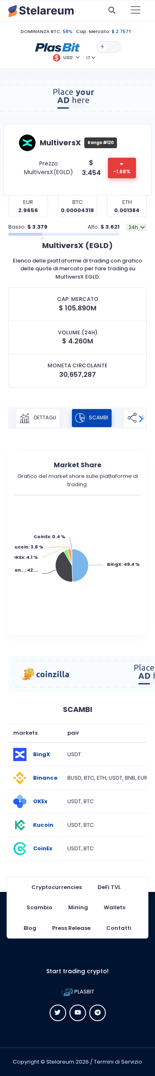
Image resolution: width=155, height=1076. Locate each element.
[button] (57, 46)
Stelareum (60, 1062)
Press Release (71, 928)
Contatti (118, 928)
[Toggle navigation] (135, 11)
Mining (78, 907)
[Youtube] (77, 1013)
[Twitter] (58, 1013)
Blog (30, 928)
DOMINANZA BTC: (41, 31)
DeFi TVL (109, 887)
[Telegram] (97, 1013)
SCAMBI (98, 417)
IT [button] (88, 57)
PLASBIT (83, 992)
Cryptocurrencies (56, 887)
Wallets (114, 907)
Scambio (39, 907)
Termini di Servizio (118, 1062)
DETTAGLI (44, 417)
